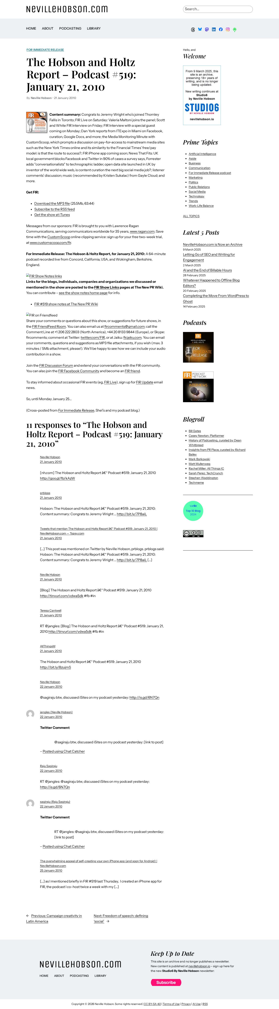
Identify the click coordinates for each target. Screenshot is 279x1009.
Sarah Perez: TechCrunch (206, 473)
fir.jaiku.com (132, 337)
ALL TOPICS (191, 216)
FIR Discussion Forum (56, 365)
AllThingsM (47, 646)
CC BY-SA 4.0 (152, 1004)
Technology (196, 196)
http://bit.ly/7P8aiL (132, 514)
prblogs (45, 493)
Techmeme (196, 482)
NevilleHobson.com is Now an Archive (212, 244)
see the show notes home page (83, 293)
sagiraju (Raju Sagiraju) (55, 802)
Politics (193, 182)
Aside (192, 158)
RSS (205, 1004)
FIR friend (132, 371)
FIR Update (144, 382)
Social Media (197, 191)
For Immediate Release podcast (210, 173)
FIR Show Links (106, 287)
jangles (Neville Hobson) (56, 712)
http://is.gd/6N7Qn (144, 697)
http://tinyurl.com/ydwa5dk (61, 596)
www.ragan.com (142, 231)
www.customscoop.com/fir (50, 243)
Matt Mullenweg (199, 464)
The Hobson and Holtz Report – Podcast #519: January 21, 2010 (81, 74)
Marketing (196, 177)
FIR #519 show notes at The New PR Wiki (66, 304)
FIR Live (110, 382)
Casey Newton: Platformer (206, 435)
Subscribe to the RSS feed (54, 209)
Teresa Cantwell (50, 610)
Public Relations (199, 187)
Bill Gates (195, 431)
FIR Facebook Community (78, 371)
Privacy (186, 1004)
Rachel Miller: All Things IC (206, 468)
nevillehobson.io (199, 966)
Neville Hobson (50, 457)
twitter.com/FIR (93, 337)
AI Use (197, 1004)
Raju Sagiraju (48, 766)
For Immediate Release (45, 50)
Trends (193, 201)
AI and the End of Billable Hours (207, 270)
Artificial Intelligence (202, 154)
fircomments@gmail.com (124, 326)
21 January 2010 (51, 462)
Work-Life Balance (201, 206)
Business (195, 163)
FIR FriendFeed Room (49, 326)
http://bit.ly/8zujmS (55, 667)
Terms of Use (171, 1004)
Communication (199, 168)
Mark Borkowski (199, 459)
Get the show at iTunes (52, 215)
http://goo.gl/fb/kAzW (57, 478)
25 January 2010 (51, 870)
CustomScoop (58, 237)
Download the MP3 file (52, 203)
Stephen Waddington (203, 478)
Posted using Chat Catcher (64, 751)
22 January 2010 (51, 686)
